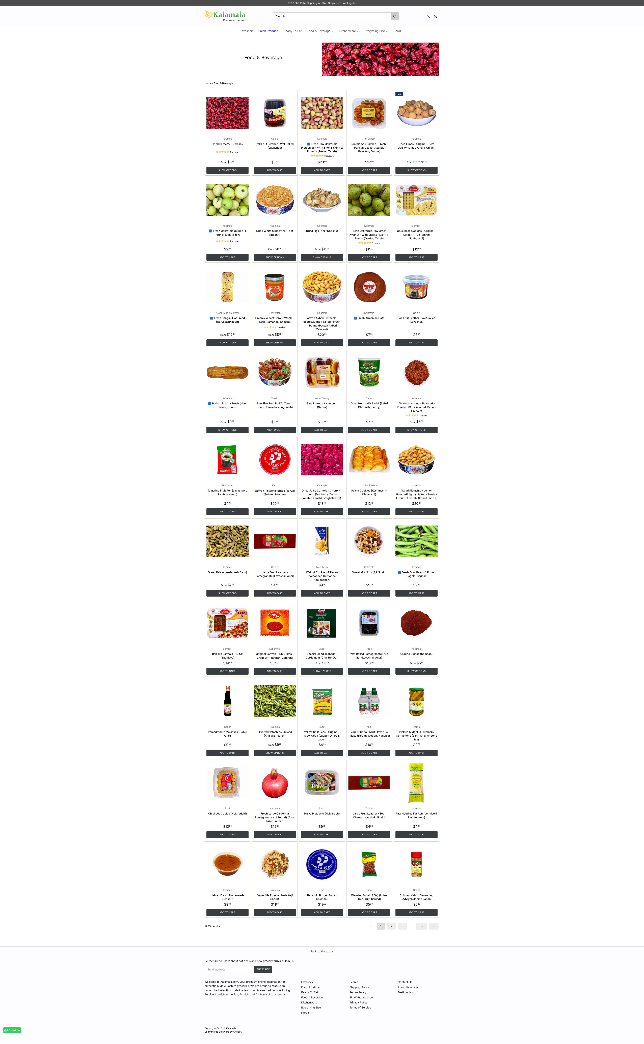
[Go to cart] (436, 16)
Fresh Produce (310, 987)
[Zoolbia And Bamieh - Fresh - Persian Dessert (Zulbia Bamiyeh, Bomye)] (369, 113)
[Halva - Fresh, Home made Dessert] (227, 864)
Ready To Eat (309, 992)
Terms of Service (360, 1007)
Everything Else (311, 1007)
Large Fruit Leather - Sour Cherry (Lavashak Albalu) (369, 813)
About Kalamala (408, 987)
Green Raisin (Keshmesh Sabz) (227, 570)
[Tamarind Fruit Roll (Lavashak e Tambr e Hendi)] (227, 460)
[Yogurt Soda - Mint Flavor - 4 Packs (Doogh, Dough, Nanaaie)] (369, 701)
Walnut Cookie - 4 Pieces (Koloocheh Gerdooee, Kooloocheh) (322, 573)
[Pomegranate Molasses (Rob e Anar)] (227, 701)
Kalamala (231, 1028)
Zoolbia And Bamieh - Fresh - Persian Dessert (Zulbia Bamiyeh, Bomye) (369, 145)
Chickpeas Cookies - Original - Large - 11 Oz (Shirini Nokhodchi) (416, 232)
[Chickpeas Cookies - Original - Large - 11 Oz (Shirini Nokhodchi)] (416, 200)
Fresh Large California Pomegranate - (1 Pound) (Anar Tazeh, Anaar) (275, 815)
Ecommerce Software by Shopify (223, 1031)
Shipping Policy (359, 987)
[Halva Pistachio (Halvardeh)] (322, 783)
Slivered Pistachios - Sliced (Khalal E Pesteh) (274, 731)
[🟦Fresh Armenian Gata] (369, 287)
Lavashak (307, 982)
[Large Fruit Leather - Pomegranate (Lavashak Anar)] (275, 541)
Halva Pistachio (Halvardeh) (322, 811)
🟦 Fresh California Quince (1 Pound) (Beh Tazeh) (227, 230)
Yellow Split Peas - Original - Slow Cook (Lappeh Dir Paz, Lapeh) (322, 733)
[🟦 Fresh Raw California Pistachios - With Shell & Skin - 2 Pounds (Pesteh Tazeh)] (322, 113)
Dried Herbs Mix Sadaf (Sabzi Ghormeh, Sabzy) (369, 403)
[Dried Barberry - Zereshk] (227, 113)
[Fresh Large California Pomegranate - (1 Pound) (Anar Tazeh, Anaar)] (275, 783)
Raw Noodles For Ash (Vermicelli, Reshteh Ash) (417, 813)
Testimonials (406, 992)
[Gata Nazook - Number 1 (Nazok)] (322, 372)
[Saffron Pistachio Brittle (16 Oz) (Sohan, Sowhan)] (275, 460)
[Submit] (395, 16)
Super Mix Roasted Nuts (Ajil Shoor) (275, 895)
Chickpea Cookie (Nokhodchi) (227, 811)
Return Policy (358, 992)
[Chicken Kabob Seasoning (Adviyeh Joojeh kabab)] (416, 864)
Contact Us (405, 982)
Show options (227, 170)
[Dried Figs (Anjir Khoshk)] (322, 200)
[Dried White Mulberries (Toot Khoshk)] (275, 200)
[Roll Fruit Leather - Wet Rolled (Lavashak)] (275, 113)
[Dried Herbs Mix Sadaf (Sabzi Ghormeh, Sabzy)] (369, 372)
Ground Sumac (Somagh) (416, 651)
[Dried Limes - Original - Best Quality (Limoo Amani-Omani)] (416, 113)
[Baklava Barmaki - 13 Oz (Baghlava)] (227, 623)
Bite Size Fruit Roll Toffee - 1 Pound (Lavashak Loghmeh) (275, 403)
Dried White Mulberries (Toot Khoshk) (274, 230)
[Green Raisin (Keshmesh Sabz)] (227, 541)
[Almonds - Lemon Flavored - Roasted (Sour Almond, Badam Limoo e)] (416, 372)
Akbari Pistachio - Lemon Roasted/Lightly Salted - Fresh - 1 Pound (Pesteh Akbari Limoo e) (416, 492)
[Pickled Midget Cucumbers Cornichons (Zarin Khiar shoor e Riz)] (416, 701)
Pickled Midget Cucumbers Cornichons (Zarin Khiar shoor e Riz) (416, 733)
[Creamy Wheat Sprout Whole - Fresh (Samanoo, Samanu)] (275, 287)
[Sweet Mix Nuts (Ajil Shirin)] (369, 541)
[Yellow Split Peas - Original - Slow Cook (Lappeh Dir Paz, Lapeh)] (322, 701)
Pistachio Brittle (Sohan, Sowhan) (322, 895)
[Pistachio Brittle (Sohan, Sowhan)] (322, 864)
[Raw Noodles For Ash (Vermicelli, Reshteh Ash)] (416, 783)
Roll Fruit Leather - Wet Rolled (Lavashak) (275, 143)
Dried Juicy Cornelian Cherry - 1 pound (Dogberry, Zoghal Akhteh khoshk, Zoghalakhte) (322, 492)
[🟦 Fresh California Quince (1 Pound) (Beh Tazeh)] (227, 200)
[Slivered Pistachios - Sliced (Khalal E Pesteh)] (275, 701)
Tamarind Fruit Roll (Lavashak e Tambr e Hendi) (227, 490)
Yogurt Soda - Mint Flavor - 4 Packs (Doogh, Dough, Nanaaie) (369, 731)
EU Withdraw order (362, 997)
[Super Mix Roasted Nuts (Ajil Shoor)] (275, 864)
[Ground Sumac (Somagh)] (416, 623)
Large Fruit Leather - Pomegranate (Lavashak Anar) (274, 572)
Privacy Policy (358, 1002)
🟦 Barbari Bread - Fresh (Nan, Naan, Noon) (227, 403)
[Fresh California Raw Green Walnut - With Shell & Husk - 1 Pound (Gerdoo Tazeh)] (369, 200)
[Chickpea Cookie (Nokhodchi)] (227, 783)
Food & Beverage (312, 997)
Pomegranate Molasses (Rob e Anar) (227, 731)
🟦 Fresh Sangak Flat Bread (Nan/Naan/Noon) (227, 317)
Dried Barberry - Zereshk (227, 141)
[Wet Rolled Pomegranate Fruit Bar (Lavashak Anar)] (369, 623)
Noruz (305, 1012)
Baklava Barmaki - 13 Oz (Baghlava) (227, 653)
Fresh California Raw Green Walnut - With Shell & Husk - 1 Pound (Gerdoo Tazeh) (369, 232)
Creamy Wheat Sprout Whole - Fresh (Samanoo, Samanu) (274, 317)
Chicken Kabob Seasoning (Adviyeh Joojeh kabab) (417, 895)
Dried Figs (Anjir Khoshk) (322, 228)
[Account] (428, 16)
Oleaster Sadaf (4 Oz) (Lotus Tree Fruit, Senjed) (369, 895)
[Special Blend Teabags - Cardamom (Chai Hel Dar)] (322, 623)
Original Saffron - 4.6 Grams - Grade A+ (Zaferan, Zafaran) (275, 653)
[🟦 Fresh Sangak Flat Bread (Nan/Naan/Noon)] (227, 287)
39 (421, 926)
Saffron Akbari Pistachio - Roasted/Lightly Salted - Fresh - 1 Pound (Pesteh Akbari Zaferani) (322, 321)
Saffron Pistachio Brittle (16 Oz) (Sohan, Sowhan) (275, 490)
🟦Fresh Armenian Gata (369, 315)
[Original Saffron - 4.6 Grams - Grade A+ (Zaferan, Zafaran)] (275, 623)
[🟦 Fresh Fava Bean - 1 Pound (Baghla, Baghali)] (416, 541)
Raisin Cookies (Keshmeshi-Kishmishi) (369, 490)
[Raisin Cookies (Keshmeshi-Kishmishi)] (369, 460)
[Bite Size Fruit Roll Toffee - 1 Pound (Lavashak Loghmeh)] (275, 372)
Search (354, 982)
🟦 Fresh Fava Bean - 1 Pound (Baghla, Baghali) (417, 572)
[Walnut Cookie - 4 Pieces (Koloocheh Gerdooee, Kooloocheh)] (322, 541)
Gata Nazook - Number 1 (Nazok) (322, 403)
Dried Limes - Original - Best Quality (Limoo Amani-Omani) (417, 143)
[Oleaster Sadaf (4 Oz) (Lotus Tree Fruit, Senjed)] (369, 864)
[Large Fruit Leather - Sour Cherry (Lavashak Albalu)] (369, 783)
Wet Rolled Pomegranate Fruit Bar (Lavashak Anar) (369, 653)
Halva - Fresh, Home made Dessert (227, 895)
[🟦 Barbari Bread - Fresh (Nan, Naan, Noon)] (227, 372)
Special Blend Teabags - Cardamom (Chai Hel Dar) (322, 653)
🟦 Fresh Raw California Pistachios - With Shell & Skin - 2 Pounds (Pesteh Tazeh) (322, 145)
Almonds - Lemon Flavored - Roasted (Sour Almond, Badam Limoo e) (416, 404)
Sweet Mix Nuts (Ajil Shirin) (369, 570)
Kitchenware (309, 1002)
